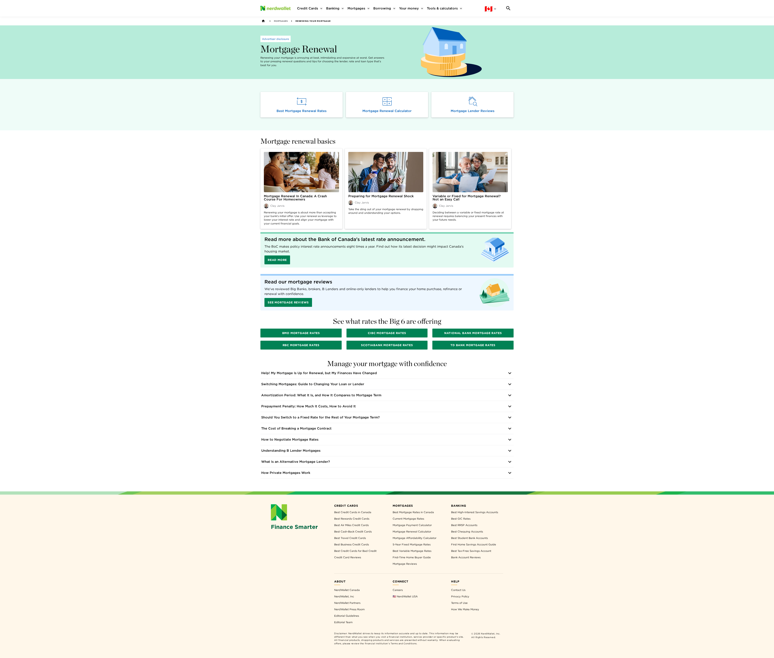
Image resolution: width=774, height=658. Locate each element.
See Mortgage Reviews (288, 302)
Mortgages (281, 21)
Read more (277, 260)
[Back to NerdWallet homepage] (263, 21)
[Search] (508, 8)
